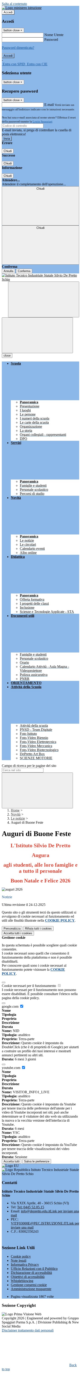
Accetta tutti (18, 933)
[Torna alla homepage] (40, 277)
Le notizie (18, 818)
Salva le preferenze (36, 1161)
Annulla (8, 271)
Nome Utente (53, 35)
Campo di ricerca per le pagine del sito (29, 766)
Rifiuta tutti (38, 928)
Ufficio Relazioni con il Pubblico (34, 1269)
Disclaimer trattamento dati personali (28, 1330)
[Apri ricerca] (43, 299)
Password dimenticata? (18, 48)
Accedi (8, 12)
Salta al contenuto (14, 4)
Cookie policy (21, 1256)
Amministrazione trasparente (31, 1289)
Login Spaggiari (42, 121)
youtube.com (11, 1068)
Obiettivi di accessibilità (28, 1277)
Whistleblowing (22, 1281)
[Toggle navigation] (37, 335)
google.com (10, 1006)
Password (51, 39)
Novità (15, 814)
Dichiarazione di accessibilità (31, 1273)
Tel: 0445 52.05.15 (30, 1207)
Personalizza (12, 928)
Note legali (18, 1260)
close (7, 355)
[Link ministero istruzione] (22, 8)
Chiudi (8, 151)
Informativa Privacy (25, 1264)
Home (15, 810)
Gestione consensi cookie (29, 1285)
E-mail (49, 105)
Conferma (24, 271)
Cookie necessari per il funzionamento (29, 986)
